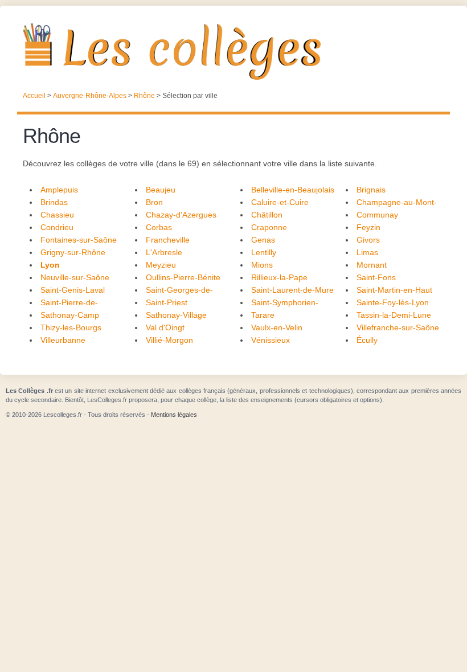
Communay (377, 214)
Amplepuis (59, 189)
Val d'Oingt (165, 327)
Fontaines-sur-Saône (78, 239)
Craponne (269, 227)
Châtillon (266, 214)
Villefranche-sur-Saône (398, 327)
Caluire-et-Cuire (280, 202)
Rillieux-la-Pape (279, 277)
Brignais (371, 189)
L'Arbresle (164, 252)
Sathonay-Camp (69, 314)
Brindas (54, 202)
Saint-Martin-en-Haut (394, 289)
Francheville (168, 239)
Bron (154, 202)
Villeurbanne (62, 340)
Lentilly (263, 252)
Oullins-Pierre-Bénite (183, 277)
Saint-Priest (166, 302)
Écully (367, 340)
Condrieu (56, 227)
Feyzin (368, 227)
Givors (368, 239)
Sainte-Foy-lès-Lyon (393, 302)
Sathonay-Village (176, 314)
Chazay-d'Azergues (181, 214)
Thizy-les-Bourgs (70, 327)
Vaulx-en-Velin (276, 327)
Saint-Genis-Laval (72, 289)
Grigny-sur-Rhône (72, 252)
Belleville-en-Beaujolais (292, 189)
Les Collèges (233, 51)
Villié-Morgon (169, 340)
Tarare (263, 314)
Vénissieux (270, 340)
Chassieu (57, 214)
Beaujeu (160, 189)
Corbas (159, 227)
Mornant (372, 264)
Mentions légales (174, 414)
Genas (263, 239)
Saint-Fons (376, 277)
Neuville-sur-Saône (74, 277)
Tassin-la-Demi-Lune (394, 314)
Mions (262, 264)
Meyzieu (161, 264)
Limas (367, 252)
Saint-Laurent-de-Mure (292, 289)
